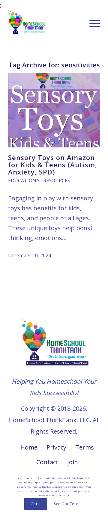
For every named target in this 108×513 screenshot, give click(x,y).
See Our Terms (68, 503)
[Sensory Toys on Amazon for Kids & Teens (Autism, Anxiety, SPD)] (54, 110)
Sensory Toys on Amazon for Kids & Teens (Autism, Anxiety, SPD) (52, 164)
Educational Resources (39, 180)
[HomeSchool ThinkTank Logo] (45, 22)
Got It (36, 503)
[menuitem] (91, 22)
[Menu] (91, 22)
